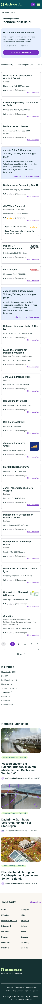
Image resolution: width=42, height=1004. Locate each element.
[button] (33, 4)
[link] (21, 84)
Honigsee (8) (6, 684)
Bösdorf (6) (6, 696)
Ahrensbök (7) (7, 692)
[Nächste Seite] (38, 648)
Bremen (4, 937)
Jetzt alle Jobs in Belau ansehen (26, 176)
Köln (23, 915)
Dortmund (5, 931)
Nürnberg (25, 942)
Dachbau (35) (7, 64)
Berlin (3, 910)
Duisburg (5, 948)
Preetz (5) (5, 700)
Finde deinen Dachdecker (21, 52)
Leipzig (24, 926)
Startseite (5, 12)
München (5, 915)
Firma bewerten (33, 92)
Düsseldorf (6, 926)
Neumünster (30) (8, 672)
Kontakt (10, 988)
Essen (23, 931)
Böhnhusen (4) (7, 704)
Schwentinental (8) (9, 688)
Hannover (5, 942)
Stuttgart (25, 920)
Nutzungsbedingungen (14, 991)
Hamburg (25, 910)
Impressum (34, 991)
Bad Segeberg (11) (9, 680)
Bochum (24, 948)
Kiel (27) (5, 676)
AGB (26, 991)
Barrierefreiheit (31, 988)
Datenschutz (19, 988)
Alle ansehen (35, 902)
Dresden (24, 937)
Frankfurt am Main (9, 920)
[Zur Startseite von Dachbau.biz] (11, 4)
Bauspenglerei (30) (25, 64)
